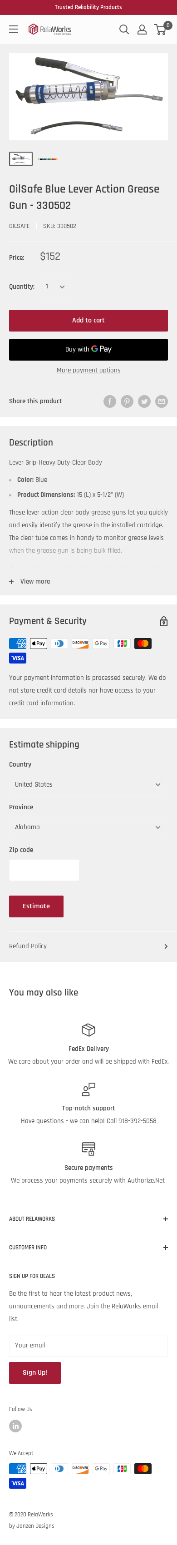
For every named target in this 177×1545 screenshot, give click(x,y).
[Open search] (124, 30)
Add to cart (88, 320)
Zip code (21, 850)
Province (21, 807)
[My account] (142, 30)
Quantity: (21, 286)
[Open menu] (13, 29)
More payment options (89, 370)
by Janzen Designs (31, 1526)
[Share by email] (161, 401)
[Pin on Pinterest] (127, 401)
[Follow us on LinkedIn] (15, 1426)
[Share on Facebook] (109, 401)
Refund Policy (28, 946)
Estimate (36, 906)
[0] (160, 29)
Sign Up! (35, 1372)
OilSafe (19, 226)
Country (20, 764)
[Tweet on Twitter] (144, 401)
